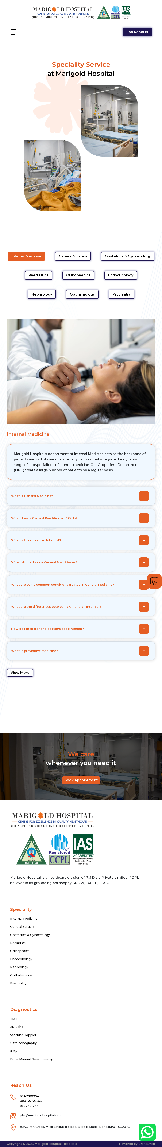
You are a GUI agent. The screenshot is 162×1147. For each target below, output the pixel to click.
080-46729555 (31, 1101)
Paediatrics (39, 275)
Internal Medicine (26, 256)
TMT (13, 1019)
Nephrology (41, 294)
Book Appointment (81, 780)
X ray (13, 1051)
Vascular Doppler (23, 1035)
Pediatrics (18, 943)
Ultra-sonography (23, 1043)
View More (20, 673)
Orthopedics (19, 951)
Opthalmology (82, 294)
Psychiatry (121, 294)
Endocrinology (120, 275)
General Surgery (73, 256)
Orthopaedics (78, 275)
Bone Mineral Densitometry (31, 1059)
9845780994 (29, 1096)
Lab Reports (137, 32)
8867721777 (29, 1106)
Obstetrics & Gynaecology (128, 256)
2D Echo (16, 1027)
